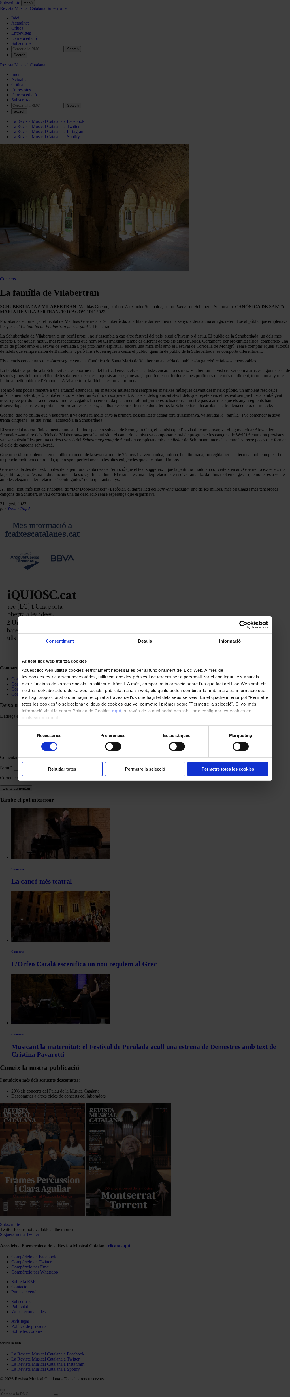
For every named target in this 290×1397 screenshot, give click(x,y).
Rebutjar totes (62, 769)
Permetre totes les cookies (228, 769)
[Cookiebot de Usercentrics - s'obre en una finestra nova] (243, 625)
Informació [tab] (230, 641)
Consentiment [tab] (60, 641)
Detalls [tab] (145, 641)
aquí (116, 710)
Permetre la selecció (145, 769)
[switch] (113, 746)
